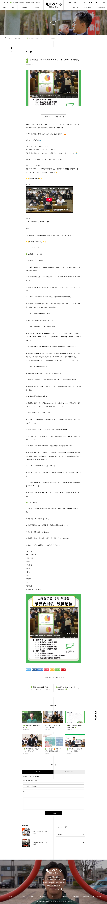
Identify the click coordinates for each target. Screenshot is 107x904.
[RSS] (97, 2)
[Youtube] (92, 2)
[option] (21, 2)
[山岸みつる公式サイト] (53, 5)
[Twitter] (87, 2)
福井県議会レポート (30, 64)
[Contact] (94, 2)
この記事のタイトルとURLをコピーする (53, 117)
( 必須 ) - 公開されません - (31, 786)
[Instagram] (84, 2)
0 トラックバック (69, 771)
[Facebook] (89, 2)
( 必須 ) (30, 780)
